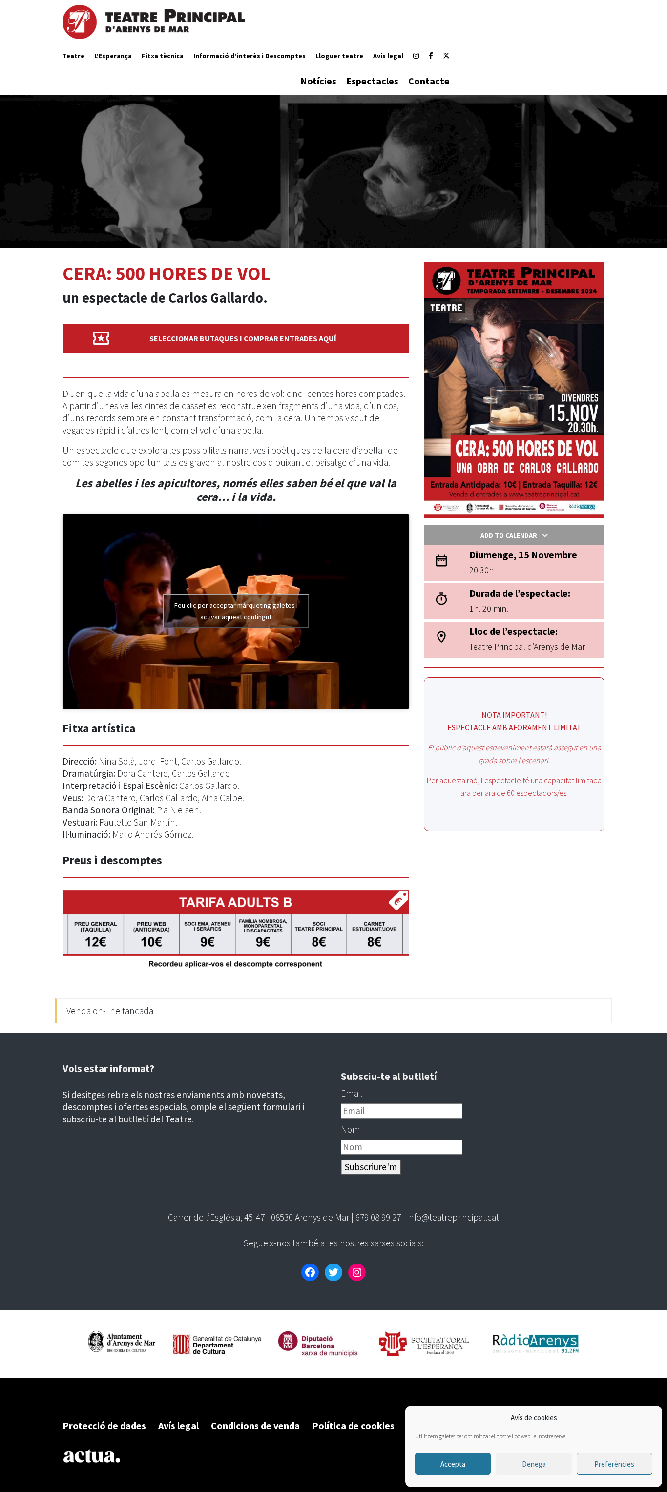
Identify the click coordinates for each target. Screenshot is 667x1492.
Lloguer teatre (339, 55)
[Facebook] (431, 55)
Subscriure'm (371, 1167)
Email (351, 1093)
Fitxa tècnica (163, 55)
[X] (446, 55)
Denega (534, 1464)
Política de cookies (353, 1425)
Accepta (452, 1464)
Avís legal (388, 55)
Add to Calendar (508, 535)
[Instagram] (416, 55)
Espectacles (372, 81)
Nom (350, 1129)
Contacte (429, 81)
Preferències (614, 1464)
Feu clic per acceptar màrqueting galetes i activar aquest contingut (236, 611)
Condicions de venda (255, 1425)
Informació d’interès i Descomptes (249, 55)
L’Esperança (113, 55)
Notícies (318, 81)
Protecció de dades (104, 1425)
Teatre (73, 55)
